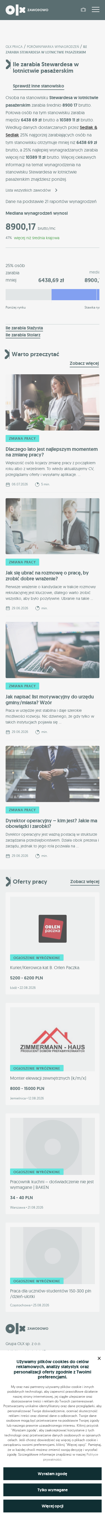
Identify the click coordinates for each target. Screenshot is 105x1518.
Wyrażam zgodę (52, 1473)
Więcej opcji (52, 1506)
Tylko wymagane (53, 1489)
